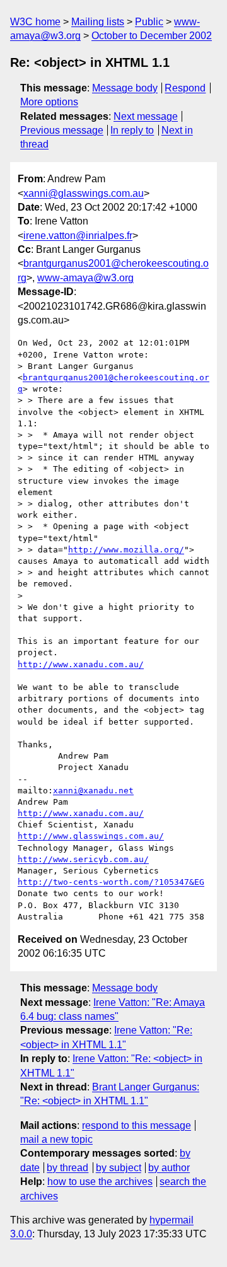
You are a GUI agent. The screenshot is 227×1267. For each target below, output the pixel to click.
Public (149, 21)
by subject (118, 1167)
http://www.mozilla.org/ (126, 549)
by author (169, 1167)
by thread (67, 1167)
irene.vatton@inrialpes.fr (77, 235)
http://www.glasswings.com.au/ (91, 836)
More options (49, 101)
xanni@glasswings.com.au (83, 193)
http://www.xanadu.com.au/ (81, 664)
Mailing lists (97, 21)
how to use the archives (100, 1181)
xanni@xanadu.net (93, 790)
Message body (125, 88)
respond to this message (136, 1125)
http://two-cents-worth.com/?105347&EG (111, 882)
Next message (146, 116)
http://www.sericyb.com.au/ (83, 859)
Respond (185, 88)
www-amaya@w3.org (85, 277)
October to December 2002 (151, 35)
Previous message (61, 130)
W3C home (35, 21)
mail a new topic (56, 1139)
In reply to (132, 130)
